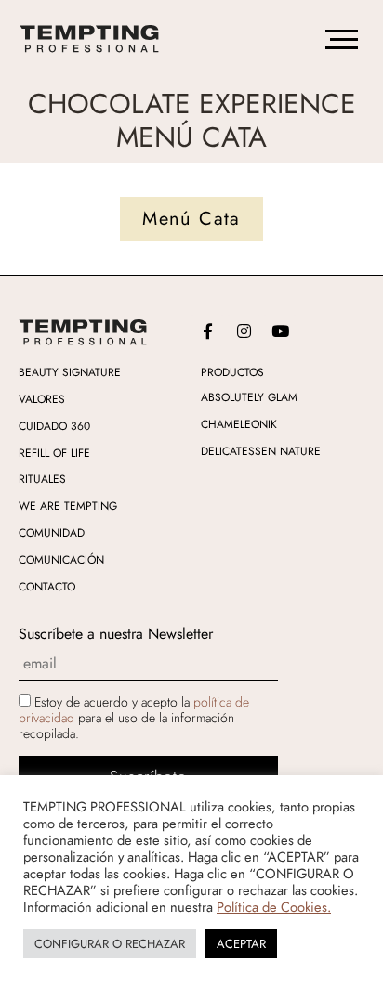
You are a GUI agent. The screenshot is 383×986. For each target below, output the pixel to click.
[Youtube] (280, 330)
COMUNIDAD (52, 533)
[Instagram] (243, 330)
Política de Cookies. (274, 906)
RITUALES (42, 479)
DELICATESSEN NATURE (261, 451)
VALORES (42, 399)
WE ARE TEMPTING (68, 506)
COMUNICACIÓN (61, 559)
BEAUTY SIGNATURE (70, 372)
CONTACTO (47, 586)
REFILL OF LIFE (54, 453)
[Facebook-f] (207, 330)
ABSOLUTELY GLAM (249, 397)
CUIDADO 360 (54, 426)
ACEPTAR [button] (241, 944)
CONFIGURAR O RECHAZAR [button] (109, 944)
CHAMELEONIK (239, 424)
